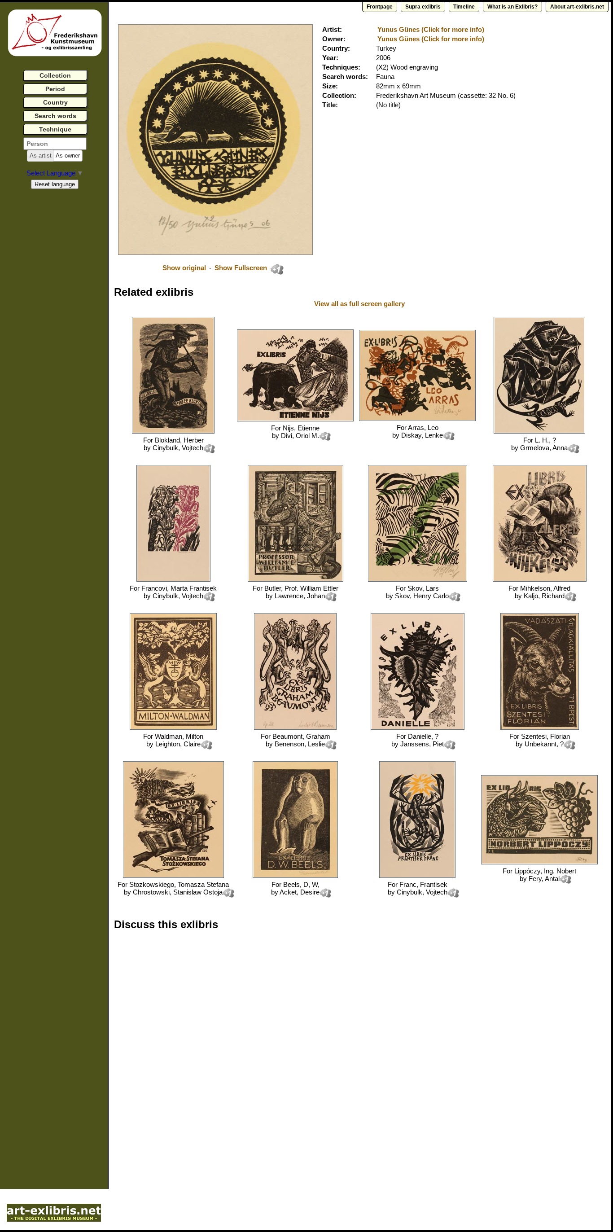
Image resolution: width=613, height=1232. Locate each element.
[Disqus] (252, 1052)
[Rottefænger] (173, 431)
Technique (55, 129)
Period (55, 88)
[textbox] (55, 143)
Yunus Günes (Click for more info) (430, 29)
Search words (55, 115)
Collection (55, 75)
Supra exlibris (423, 7)
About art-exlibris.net (577, 7)
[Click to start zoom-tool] (215, 252)
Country (55, 102)
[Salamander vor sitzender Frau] (539, 431)
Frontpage (380, 7)
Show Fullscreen (242, 268)
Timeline (464, 7)
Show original (184, 268)
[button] (40, 156)
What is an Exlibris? (512, 7)
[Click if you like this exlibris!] (277, 269)
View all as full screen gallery (360, 303)
